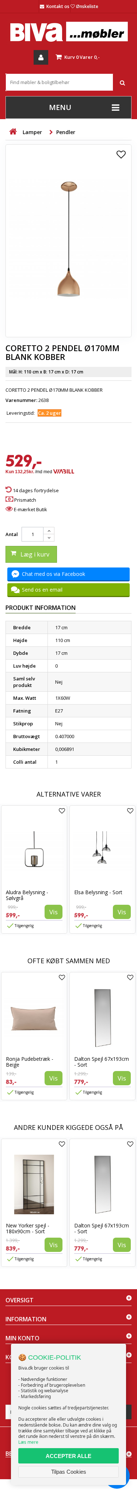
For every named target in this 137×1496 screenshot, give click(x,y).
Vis (53, 912)
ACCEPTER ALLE (68, 1456)
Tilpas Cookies (68, 1472)
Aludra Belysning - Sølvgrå (27, 895)
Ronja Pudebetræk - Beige (29, 1061)
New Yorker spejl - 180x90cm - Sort (27, 1228)
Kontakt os (57, 6)
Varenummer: (21, 400)
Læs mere (28, 1442)
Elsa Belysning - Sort (98, 892)
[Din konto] (41, 57)
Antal (11, 534)
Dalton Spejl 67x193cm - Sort (101, 1061)
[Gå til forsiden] (13, 131)
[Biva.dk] (68, 31)
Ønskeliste (87, 6)
